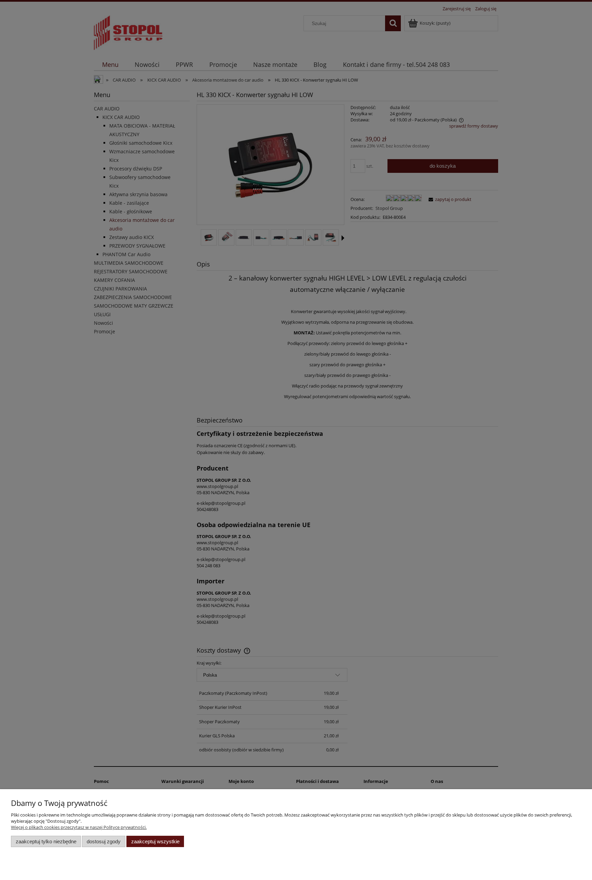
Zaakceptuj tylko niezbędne (46, 841)
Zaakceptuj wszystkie (155, 841)
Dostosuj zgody (104, 841)
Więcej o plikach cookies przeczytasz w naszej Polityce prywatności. (79, 827)
